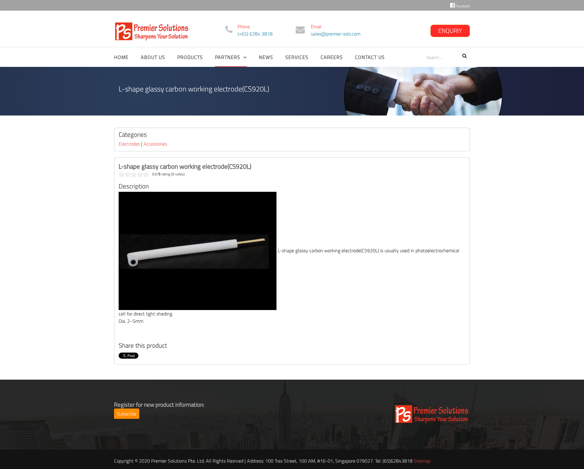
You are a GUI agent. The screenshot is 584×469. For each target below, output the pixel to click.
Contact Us (370, 57)
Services (296, 57)
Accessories (155, 143)
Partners (227, 57)
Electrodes (129, 143)
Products (190, 57)
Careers (332, 57)
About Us (153, 57)
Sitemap (422, 460)
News (266, 57)
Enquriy (450, 30)
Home (121, 57)
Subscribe (126, 413)
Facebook (462, 6)
